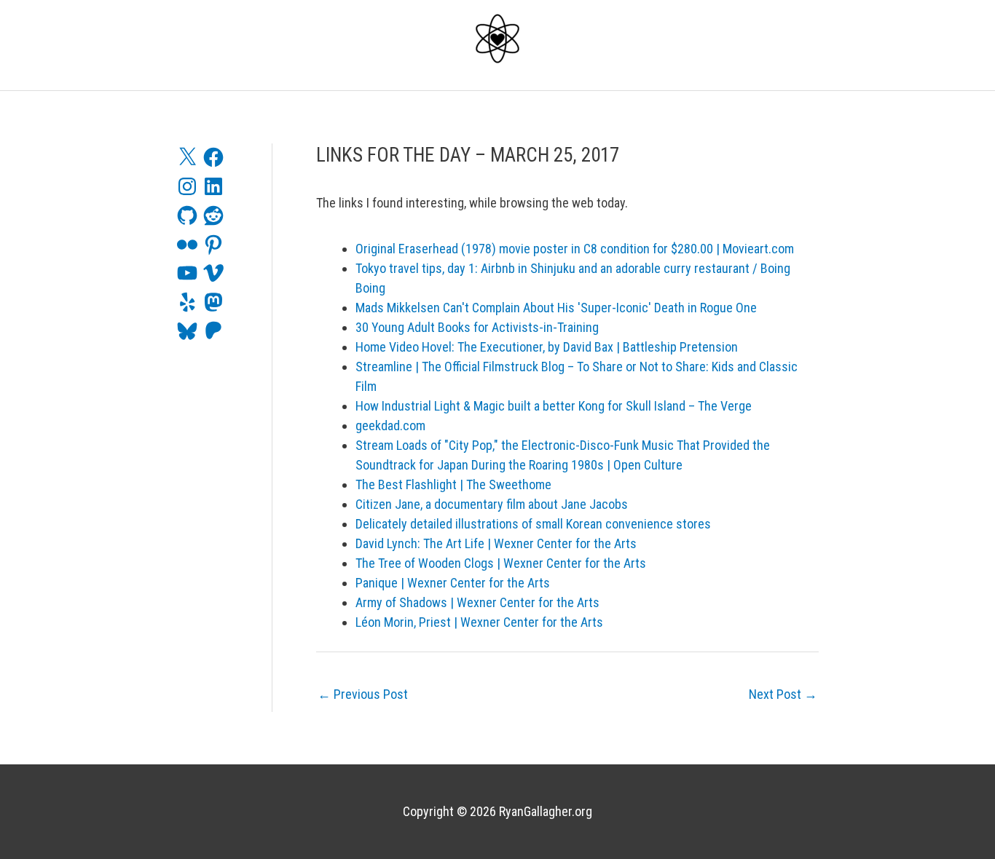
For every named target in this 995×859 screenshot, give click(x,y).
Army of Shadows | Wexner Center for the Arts (477, 602)
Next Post (783, 694)
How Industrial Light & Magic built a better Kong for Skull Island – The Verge (553, 405)
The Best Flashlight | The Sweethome (453, 484)
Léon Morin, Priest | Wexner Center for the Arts (479, 622)
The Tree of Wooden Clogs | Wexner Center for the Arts (500, 563)
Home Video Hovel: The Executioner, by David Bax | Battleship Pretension (546, 347)
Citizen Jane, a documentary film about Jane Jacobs (491, 504)
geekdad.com (390, 425)
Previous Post (363, 694)
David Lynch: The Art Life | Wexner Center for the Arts (496, 543)
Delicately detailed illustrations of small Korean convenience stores (533, 523)
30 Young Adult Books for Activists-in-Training (477, 327)
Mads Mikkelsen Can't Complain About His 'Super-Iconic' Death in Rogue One (556, 307)
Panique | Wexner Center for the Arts (452, 582)
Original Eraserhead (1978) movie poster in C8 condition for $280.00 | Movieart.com (574, 248)
